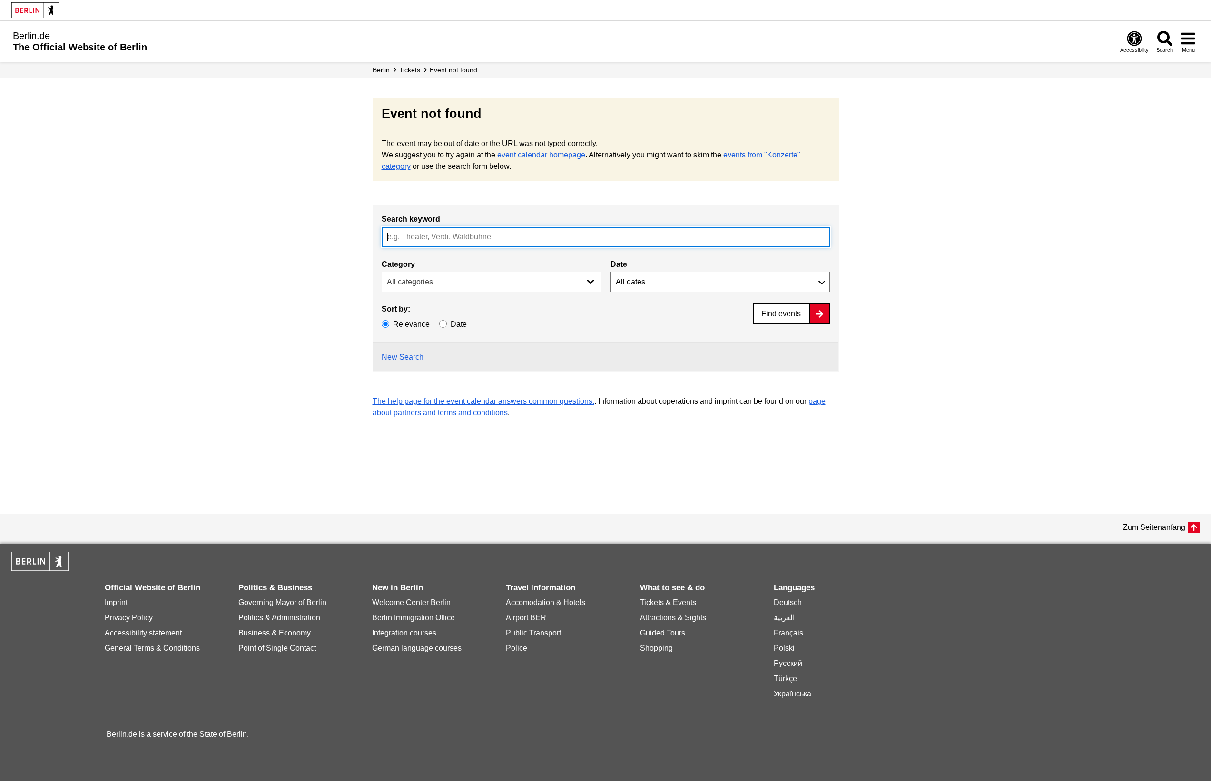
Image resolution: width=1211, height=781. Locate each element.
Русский (788, 663)
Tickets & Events (668, 602)
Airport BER (526, 618)
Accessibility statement (143, 633)
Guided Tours (662, 633)
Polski (784, 648)
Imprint (116, 602)
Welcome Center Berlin (411, 602)
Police (516, 648)
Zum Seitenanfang (1154, 527)
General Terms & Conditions (152, 648)
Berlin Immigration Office (413, 618)
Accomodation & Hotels (545, 602)
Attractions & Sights (673, 618)
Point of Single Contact (277, 648)
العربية (784, 618)
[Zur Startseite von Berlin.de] (40, 568)
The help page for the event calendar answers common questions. (483, 401)
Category (398, 264)
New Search (402, 357)
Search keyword (411, 219)
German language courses (417, 648)
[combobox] (606, 237)
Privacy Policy (129, 618)
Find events (781, 314)
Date (618, 264)
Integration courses (404, 633)
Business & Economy (274, 633)
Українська (792, 694)
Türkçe (785, 678)
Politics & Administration (279, 618)
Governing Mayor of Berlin (282, 602)
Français (788, 633)
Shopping (656, 648)
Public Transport (533, 633)
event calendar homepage (541, 155)
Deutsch (788, 602)
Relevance (411, 324)
